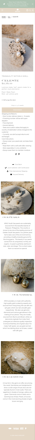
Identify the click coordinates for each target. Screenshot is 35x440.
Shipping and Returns (9, 114)
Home (4, 16)
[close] (32, 4)
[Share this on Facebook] (16, 154)
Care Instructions (7, 139)
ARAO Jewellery (20, 435)
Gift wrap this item (9, 100)
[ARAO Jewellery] (17, 10)
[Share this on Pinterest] (19, 154)
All (9, 16)
